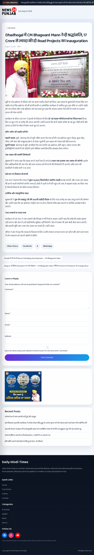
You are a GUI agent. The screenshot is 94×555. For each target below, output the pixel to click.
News (4, 518)
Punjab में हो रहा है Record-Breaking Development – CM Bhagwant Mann (32, 258)
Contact (5, 498)
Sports (4, 522)
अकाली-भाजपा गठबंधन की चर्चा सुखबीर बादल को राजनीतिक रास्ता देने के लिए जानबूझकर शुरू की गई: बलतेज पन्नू (43, 429)
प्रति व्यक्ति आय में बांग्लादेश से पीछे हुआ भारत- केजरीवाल (24, 441)
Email (7, 324)
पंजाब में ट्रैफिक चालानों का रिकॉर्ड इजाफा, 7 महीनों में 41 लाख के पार (27, 435)
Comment (9, 289)
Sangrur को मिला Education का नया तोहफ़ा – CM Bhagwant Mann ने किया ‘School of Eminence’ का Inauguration (46, 265)
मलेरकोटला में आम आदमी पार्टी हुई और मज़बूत (20, 416)
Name (8, 313)
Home (4, 485)
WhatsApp (47, 246)
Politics (5, 493)
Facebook (27, 246)
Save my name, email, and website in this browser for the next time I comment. (36, 350)
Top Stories (6, 489)
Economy (6, 509)
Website (8, 336)
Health (4, 514)
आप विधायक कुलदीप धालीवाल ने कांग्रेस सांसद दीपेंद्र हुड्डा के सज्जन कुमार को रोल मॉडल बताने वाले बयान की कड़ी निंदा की (46, 422)
